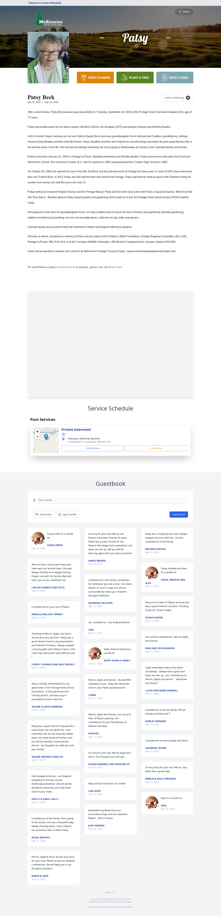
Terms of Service (119, 901)
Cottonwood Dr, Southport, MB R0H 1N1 (89, 441)
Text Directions (92, 448)
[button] (46, 437)
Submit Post (178, 514)
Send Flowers (157, 448)
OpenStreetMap (114, 907)
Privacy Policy (101, 901)
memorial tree (67, 267)
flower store (115, 267)
